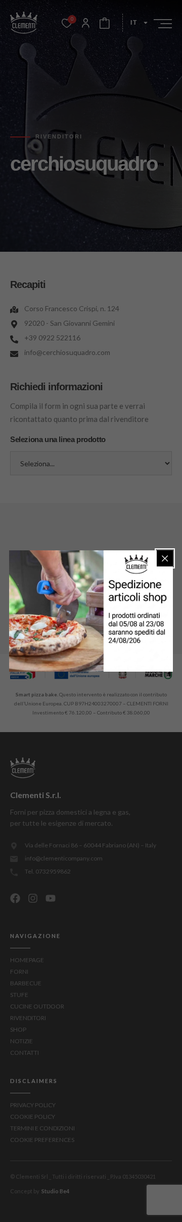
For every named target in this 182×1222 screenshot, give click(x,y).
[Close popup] (165, 558)
